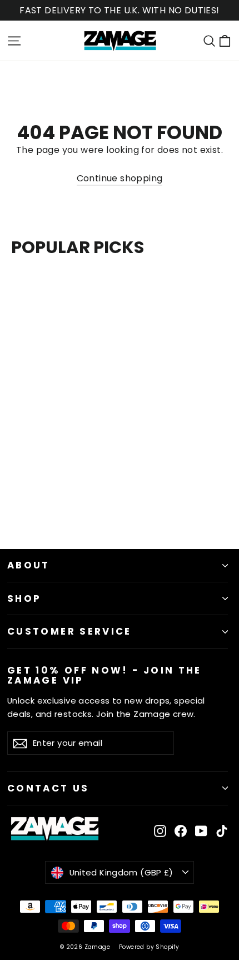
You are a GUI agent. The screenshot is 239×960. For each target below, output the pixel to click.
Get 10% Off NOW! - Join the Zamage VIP (104, 675)
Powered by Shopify (149, 947)
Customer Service (69, 631)
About (28, 565)
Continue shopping (120, 178)
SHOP (24, 598)
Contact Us (48, 788)
